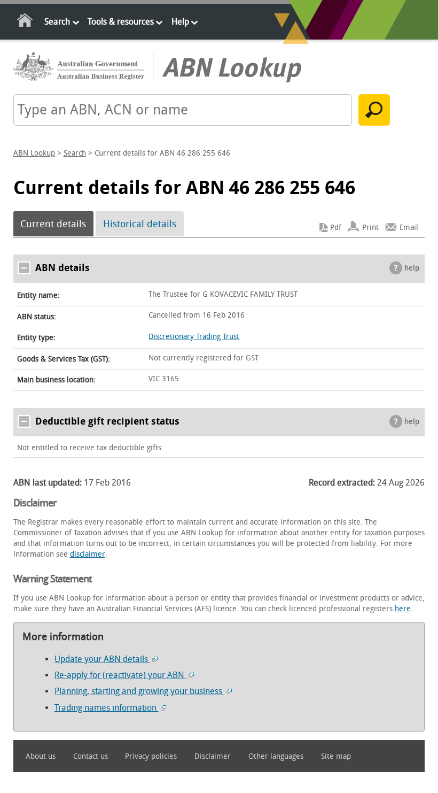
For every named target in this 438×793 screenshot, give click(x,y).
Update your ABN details (102, 659)
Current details (53, 224)
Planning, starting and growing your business (139, 691)
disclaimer (87, 554)
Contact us (90, 756)
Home (25, 22)
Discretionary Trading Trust (193, 336)
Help (180, 22)
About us (41, 756)
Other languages (275, 756)
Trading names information (106, 708)
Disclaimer (212, 756)
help (411, 268)
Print (370, 227)
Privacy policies (151, 756)
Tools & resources (121, 22)
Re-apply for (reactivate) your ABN (120, 675)
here (403, 608)
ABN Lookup (34, 153)
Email (409, 227)
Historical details (139, 224)
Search (57, 22)
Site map (336, 756)
